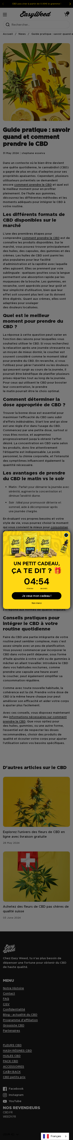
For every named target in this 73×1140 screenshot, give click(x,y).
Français (56, 1136)
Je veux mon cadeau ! (36, 596)
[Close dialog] (66, 535)
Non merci (36, 603)
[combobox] (55, 1136)
